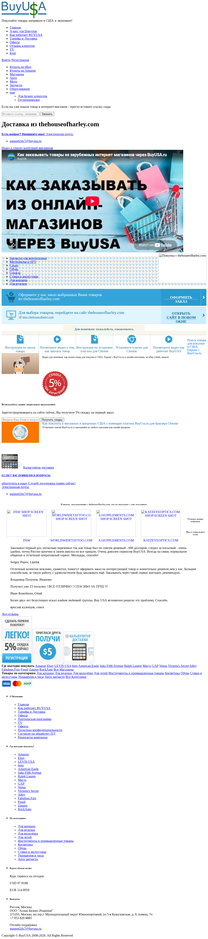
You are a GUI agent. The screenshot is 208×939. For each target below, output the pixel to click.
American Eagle (88, 666)
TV (12, 49)
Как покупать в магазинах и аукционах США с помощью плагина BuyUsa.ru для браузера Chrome (110, 423)
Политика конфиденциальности (40, 730)
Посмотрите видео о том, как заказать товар (57, 349)
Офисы (15, 42)
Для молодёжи (83, 673)
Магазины (17, 74)
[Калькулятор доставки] (79, 662)
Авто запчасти (55, 677)
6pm (75, 666)
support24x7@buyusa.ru (25, 928)
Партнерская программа (34, 719)
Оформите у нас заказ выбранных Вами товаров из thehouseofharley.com (105, 298)
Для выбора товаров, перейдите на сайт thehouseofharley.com (107, 317)
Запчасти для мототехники (28, 258)
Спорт (14, 265)
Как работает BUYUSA (26, 35)
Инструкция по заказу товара (20, 349)
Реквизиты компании (33, 737)
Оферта (23, 726)
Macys (147, 666)
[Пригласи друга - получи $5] (48, 662)
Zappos (34, 669)
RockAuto (46, 669)
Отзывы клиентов (22, 46)
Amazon (40, 666)
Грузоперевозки (29, 100)
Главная (15, 27)
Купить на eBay (20, 67)
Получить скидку (52, 419)
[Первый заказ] (17, 662)
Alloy (193, 666)
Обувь (14, 269)
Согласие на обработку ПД (36, 733)
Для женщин (18, 280)
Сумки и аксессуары (24, 276)
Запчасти (16, 85)
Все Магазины (64, 669)
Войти (6, 60)
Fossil (24, 669)
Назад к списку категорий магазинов (27, 148)
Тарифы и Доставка (23, 38)
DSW (26, 540)
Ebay (50, 666)
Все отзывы (10, 614)
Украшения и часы (31, 677)
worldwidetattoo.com (71, 540)
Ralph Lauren (133, 666)
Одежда (15, 272)
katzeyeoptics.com (160, 540)
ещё (12, 92)
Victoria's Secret (178, 666)
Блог (13, 53)
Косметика (172, 673)
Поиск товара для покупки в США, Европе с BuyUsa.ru (196, 346)
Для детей (101, 673)
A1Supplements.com (116, 540)
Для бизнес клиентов (32, 96)
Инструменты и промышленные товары (136, 673)
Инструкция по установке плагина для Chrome (94, 349)
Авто (13, 78)
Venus (163, 666)
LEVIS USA (62, 666)
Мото (13, 81)
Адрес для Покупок (23, 31)
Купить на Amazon (23, 70)
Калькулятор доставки (38, 467)
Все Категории (76, 677)
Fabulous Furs (11, 669)
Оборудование (20, 89)
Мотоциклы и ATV (23, 262)
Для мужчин (18, 283)
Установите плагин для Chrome (132, 349)
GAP (155, 666)
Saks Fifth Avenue (111, 666)
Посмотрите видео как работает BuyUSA (168, 349)
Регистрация (20, 60)
